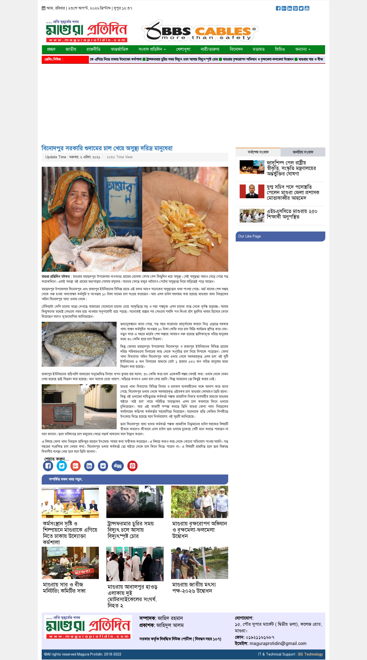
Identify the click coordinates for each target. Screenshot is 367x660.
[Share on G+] (75, 465)
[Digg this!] (118, 465)
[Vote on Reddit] (103, 465)
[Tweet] (62, 465)
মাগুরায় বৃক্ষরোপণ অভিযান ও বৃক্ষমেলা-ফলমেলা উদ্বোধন (236, 59)
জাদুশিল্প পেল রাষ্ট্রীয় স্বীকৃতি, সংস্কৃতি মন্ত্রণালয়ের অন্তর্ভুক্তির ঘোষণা (291, 168)
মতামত (259, 49)
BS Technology (310, 654)
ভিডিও (280, 49)
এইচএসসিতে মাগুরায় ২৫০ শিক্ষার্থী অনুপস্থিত (292, 214)
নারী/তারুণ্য (210, 49)
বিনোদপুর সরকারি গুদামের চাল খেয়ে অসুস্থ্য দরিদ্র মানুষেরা (107, 148)
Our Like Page (249, 236)
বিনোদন (236, 49)
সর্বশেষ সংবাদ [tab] (258, 152)
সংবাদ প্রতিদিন (151, 49)
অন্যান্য (301, 49)
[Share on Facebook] (48, 465)
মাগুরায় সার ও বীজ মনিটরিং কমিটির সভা (303, 59)
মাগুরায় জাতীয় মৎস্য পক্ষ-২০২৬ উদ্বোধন (194, 587)
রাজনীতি (93, 49)
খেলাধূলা (183, 49)
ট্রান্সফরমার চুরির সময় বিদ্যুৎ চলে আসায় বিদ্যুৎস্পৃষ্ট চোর (160, 59)
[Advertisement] (183, 103)
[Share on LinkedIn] (89, 465)
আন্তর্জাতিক (119, 49)
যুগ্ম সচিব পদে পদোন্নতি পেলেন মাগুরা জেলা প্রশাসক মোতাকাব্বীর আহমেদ (293, 192)
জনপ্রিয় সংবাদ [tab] (303, 152)
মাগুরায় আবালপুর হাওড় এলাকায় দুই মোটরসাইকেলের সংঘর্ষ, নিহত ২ (133, 596)
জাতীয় (71, 49)
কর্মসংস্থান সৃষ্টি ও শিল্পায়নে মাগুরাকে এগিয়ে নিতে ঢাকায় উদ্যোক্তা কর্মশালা (70, 533)
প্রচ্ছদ (51, 49)
